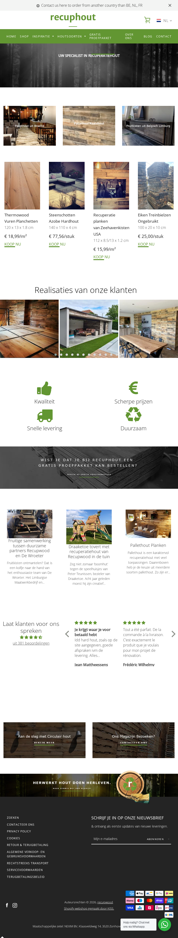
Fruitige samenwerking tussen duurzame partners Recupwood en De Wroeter (29, 548)
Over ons (129, 36)
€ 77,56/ (57, 236)
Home (11, 36)
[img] (31, 637)
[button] (55, 354)
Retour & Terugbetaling (27, 845)
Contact (164, 36)
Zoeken (13, 818)
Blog (148, 36)
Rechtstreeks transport (28, 863)
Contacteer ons (21, 825)
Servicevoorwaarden (25, 870)
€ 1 (96, 249)
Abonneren (156, 839)
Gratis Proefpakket (100, 36)
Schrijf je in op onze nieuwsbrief (127, 818)
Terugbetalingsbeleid (26, 877)
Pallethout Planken (148, 545)
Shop (24, 36)
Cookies (13, 838)
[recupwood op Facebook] (7, 904)
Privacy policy (19, 831)
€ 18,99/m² (15, 236)
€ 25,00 (145, 236)
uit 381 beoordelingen (31, 643)
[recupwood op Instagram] (15, 904)
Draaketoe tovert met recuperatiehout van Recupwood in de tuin (89, 551)
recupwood (105, 902)
